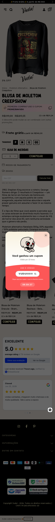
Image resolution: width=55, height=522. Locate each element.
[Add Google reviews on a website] (50, 410)
